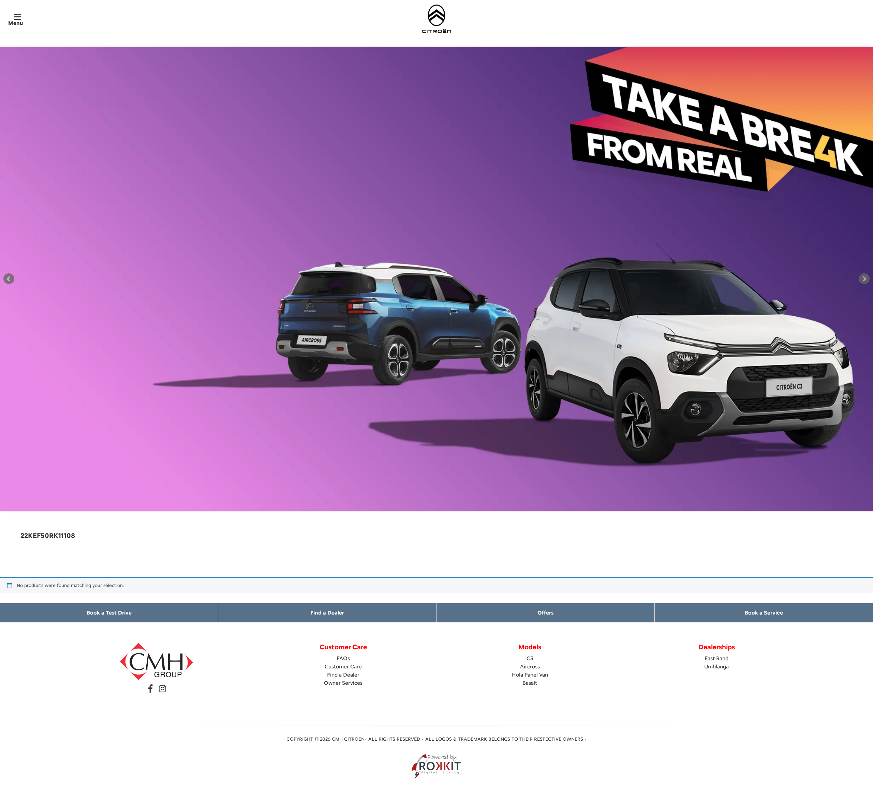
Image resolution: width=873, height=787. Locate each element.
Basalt (529, 683)
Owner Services (343, 683)
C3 (530, 658)
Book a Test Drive (109, 612)
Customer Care (343, 666)
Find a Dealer (327, 612)
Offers (545, 612)
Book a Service (764, 612)
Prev (8, 278)
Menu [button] (15, 23)
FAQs (343, 658)
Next (864, 278)
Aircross (530, 666)
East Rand (716, 658)
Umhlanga (716, 666)
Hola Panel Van (530, 674)
